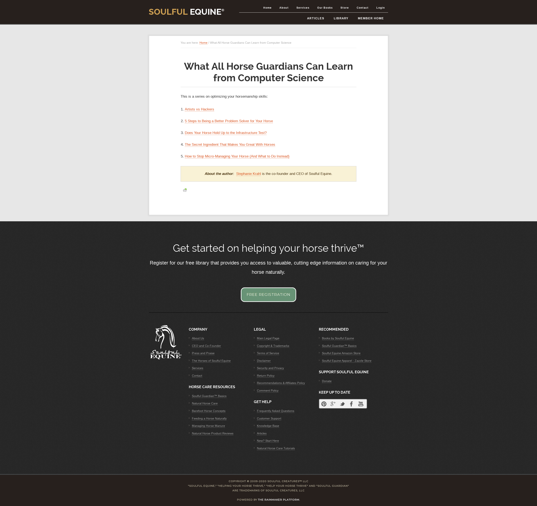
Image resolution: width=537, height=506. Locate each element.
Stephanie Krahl (248, 174)
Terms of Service (268, 353)
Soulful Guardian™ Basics (209, 396)
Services (197, 368)
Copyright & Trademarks (273, 345)
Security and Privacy (270, 368)
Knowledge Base (268, 425)
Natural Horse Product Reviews (212, 433)
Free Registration (268, 294)
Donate (327, 381)
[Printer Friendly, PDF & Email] (184, 190)
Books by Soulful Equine (338, 338)
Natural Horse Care (205, 403)
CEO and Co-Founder (206, 345)
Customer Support (269, 418)
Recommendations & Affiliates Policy (281, 383)
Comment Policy (268, 390)
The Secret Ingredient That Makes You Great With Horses (230, 145)
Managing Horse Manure (208, 425)
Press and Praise (203, 353)
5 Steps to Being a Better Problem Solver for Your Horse (229, 121)
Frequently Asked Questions (275, 411)
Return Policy (266, 375)
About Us (198, 338)
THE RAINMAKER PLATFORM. (279, 499)
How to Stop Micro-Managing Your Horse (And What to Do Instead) (237, 156)
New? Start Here (268, 440)
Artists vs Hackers (199, 109)
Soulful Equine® (186, 11)
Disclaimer (264, 360)
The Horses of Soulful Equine (211, 360)
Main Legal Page (268, 338)
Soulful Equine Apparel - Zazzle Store (346, 360)
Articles (262, 433)
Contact (197, 375)
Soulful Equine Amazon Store (341, 353)
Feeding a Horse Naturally (209, 418)
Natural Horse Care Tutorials (276, 448)
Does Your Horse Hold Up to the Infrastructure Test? (226, 133)
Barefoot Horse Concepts (208, 411)
